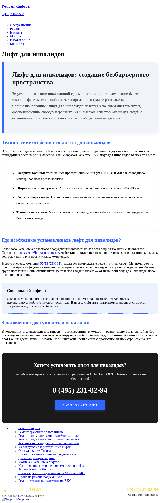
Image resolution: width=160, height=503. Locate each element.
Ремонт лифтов (29, 428)
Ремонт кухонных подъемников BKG (45, 480)
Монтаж (16, 36)
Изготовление (20, 40)
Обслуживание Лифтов (35, 450)
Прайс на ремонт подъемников (40, 477)
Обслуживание (20, 25)
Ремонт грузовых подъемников (40, 432)
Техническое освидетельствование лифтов (48, 443)
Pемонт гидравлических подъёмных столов (49, 435)
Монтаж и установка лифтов (38, 462)
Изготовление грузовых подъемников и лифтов (52, 465)
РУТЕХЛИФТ (50, 263)
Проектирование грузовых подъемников (47, 454)
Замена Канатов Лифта (34, 469)
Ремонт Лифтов (16, 6)
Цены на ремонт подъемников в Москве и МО (51, 473)
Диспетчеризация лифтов (36, 458)
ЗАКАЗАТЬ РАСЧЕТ (80, 405)
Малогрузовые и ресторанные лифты (44, 447)
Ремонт (15, 28)
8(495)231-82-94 (13, 14)
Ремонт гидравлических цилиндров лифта (48, 439)
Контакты (17, 43)
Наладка (16, 32)
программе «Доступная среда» (37, 252)
